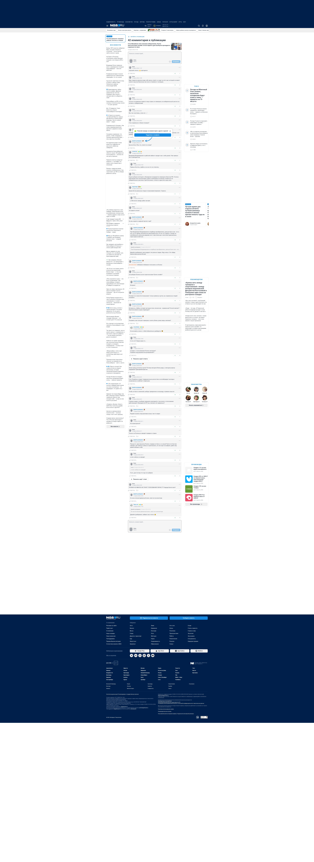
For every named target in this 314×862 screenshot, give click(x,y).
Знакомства (129, 22)
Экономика (191, 636)
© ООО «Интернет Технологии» (114, 717)
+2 (175, 85)
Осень (171, 628)
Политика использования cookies (166, 709)
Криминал (154, 628)
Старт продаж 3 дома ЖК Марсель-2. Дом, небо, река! (114, 220)
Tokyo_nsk (135, 504)
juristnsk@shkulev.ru (143, 707)
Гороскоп (165, 22)
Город (131, 633)
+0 (175, 73)
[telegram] (131, 655)
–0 (179, 85)
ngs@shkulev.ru (124, 706)
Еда (131, 638)
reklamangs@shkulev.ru (163, 695)
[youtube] (152, 655)
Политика (172, 631)
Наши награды (110, 633)
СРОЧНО (109, 36)
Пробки (157, 25)
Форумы (142, 22)
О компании (109, 631)
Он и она (172, 625)
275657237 (134, 151)
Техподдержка (110, 638)
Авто (131, 625)
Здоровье (132, 644)
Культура (153, 631)
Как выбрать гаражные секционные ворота (113, 224)
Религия (172, 641)
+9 (175, 312)
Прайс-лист (109, 628)
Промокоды (120, 22)
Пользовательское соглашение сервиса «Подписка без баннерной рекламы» (176, 713)
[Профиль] (207, 25)
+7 (175, 224)
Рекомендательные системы (164, 711)
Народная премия (193, 641)
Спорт (189, 625)
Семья (171, 644)
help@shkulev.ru (117, 708)
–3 (179, 106)
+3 (175, 267)
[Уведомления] (203, 25)
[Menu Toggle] (107, 25)
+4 (175, 160)
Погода (136, 22)
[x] (148, 655)
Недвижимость (111, 22)
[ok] (140, 655)
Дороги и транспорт (135, 636)
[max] (144, 655)
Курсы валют (173, 22)
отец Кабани (136, 327)
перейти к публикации (137, 36)
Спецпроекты (192, 638)
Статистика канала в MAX (113, 644)
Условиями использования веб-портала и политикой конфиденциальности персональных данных (181, 703)
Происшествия (174, 633)
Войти (135, 61)
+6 (175, 148)
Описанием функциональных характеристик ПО (169, 702)
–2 (179, 224)
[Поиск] (199, 25)
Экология (190, 633)
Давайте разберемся (137, 140)
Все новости (115, 45)
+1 (175, 94)
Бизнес (132, 628)
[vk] (135, 655)
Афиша (159, 22)
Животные (133, 641)
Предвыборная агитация (113, 641)
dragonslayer (135, 186)
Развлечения (173, 638)
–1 (179, 73)
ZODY (184, 22)
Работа (172, 636)
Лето (152, 633)
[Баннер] (154, 30)
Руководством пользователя (165, 701)
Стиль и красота (192, 628)
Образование (155, 644)
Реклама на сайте (111, 625)
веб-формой (133, 708)
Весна (131, 631)
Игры (180, 22)
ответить (132, 73)
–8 (179, 436)
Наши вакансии (110, 636)
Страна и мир (192, 631)
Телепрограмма (151, 22)
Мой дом (153, 636)
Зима (152, 625)
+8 (175, 239)
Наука (152, 638)
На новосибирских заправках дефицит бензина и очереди (115, 39)
